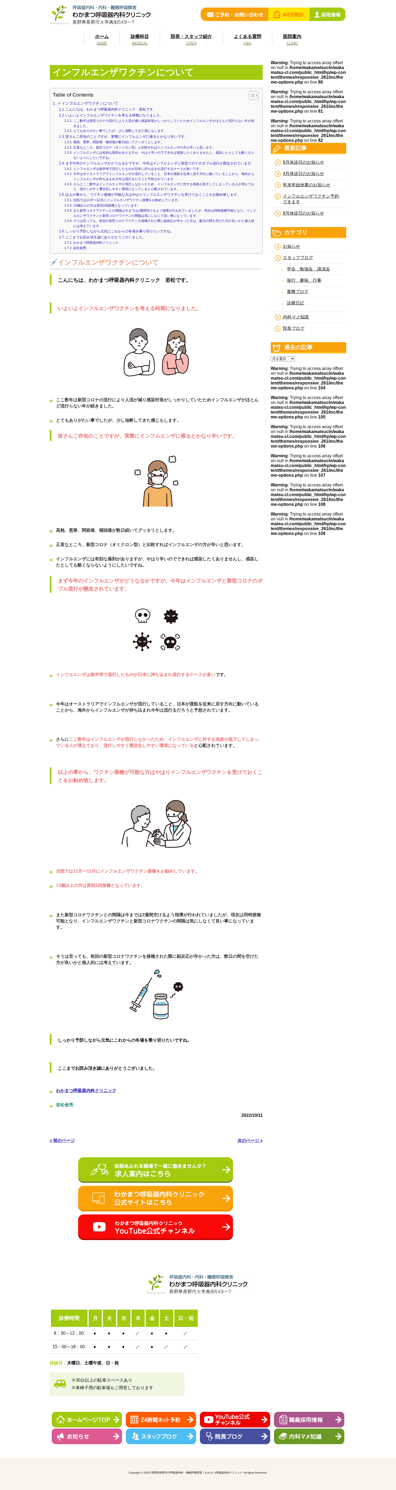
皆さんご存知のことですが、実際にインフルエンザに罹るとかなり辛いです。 (126, 137)
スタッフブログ (298, 257)
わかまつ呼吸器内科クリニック (95, 242)
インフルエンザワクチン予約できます (311, 199)
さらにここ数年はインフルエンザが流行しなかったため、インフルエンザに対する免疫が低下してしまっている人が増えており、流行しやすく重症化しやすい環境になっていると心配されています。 (163, 186)
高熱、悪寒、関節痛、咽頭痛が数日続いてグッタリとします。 (118, 142)
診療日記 (295, 303)
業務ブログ (297, 291)
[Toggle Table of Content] (251, 95)
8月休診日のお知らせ (303, 162)
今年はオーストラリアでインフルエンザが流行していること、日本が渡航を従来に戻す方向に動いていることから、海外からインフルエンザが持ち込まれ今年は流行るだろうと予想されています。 (163, 176)
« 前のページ (62, 1140)
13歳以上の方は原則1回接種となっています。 (106, 205)
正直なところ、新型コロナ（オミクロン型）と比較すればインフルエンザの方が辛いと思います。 (144, 147)
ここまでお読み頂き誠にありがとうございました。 (105, 237)
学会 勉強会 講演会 (308, 269)
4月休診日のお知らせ (303, 173)
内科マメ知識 (296, 317)
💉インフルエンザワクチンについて (87, 103)
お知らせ (291, 246)
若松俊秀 (79, 248)
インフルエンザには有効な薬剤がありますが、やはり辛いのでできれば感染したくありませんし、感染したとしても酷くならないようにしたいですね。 (163, 155)
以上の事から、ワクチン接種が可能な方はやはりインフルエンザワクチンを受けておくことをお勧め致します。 (153, 195)
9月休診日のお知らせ (303, 213)
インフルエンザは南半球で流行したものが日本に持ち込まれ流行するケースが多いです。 (137, 168)
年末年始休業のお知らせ (306, 185)
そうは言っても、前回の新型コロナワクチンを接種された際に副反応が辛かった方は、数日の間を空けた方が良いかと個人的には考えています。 (163, 223)
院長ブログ (293, 328)
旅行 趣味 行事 (304, 280)
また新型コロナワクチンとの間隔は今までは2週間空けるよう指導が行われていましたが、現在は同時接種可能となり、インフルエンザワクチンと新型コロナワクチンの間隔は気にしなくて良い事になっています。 (164, 213)
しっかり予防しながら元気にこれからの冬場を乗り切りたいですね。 (119, 231)
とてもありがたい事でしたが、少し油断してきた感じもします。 (120, 130)
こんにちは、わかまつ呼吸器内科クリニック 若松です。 (111, 109)
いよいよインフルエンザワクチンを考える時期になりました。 (114, 115)
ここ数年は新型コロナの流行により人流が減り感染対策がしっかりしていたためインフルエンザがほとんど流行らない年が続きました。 (163, 123)
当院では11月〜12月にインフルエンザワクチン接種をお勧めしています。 (127, 200)
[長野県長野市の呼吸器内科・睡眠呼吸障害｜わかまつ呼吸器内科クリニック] (101, 24)
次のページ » (250, 1140)
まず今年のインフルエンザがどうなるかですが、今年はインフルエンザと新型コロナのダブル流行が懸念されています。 (160, 163)
